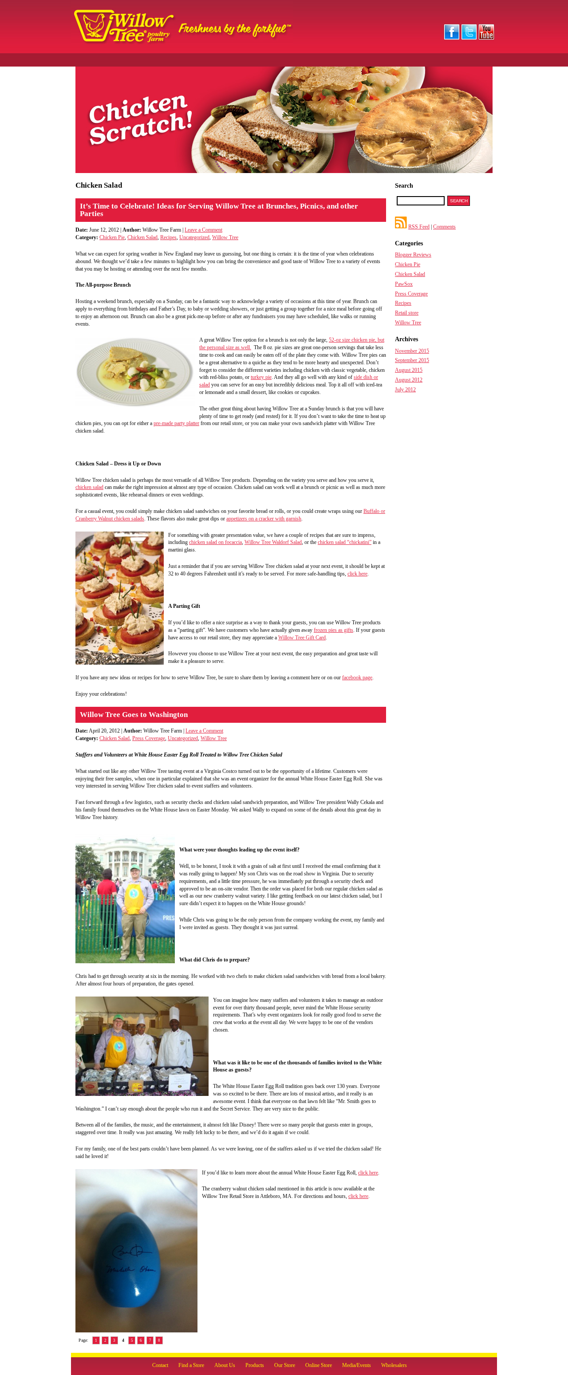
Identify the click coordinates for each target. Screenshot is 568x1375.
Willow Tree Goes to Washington (134, 714)
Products (254, 1365)
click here (357, 574)
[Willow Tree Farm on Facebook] (452, 38)
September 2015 (412, 360)
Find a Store (191, 1365)
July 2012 (405, 389)
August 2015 (408, 370)
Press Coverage (148, 738)
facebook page (357, 677)
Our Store (284, 1365)
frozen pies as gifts (333, 630)
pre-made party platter (176, 423)
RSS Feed (419, 227)
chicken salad (89, 487)
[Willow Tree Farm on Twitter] (469, 38)
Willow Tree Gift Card (302, 637)
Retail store (406, 313)
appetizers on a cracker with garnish (263, 519)
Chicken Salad (142, 237)
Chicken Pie (112, 237)
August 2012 (408, 380)
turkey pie (261, 377)
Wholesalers (394, 1365)
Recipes (168, 237)
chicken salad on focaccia (215, 542)
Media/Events (356, 1365)
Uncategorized (194, 237)
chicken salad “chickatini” (344, 542)
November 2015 (412, 351)
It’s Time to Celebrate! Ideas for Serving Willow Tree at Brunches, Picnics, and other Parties (219, 210)
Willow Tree (225, 237)
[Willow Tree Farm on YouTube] (486, 38)
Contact (160, 1365)
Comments (444, 227)
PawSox (404, 284)
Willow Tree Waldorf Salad (273, 542)
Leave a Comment (203, 230)
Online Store (318, 1365)
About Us (224, 1365)
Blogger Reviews (413, 255)
